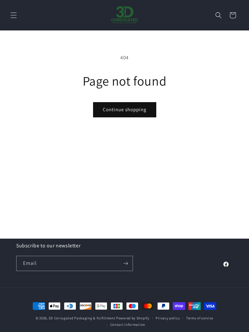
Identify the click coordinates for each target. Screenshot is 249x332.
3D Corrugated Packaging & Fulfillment (82, 318)
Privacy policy (168, 318)
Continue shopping (125, 109)
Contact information (127, 324)
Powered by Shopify (132, 318)
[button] (13, 15)
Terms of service (199, 318)
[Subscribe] (125, 263)
